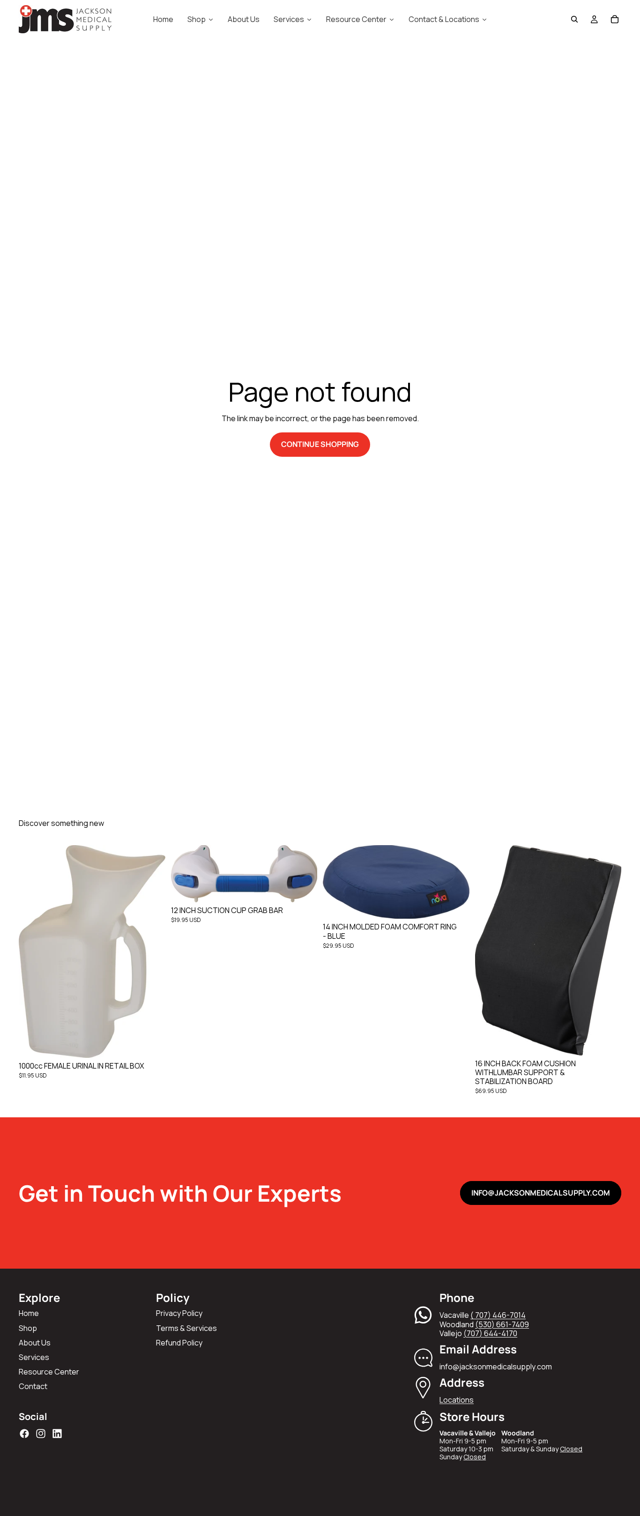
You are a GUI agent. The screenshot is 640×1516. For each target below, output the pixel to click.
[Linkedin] (57, 1433)
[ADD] (150, 1043)
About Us (35, 1343)
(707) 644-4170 (490, 1333)
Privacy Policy (179, 1313)
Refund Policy (179, 1343)
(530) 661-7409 (502, 1324)
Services (34, 1357)
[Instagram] (40, 1433)
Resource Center (49, 1372)
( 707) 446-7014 (498, 1315)
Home (29, 1313)
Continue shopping (320, 444)
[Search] (574, 19)
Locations (456, 1400)
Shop (28, 1328)
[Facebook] (24, 1433)
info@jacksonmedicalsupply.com (540, 1193)
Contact (33, 1386)
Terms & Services (186, 1328)
